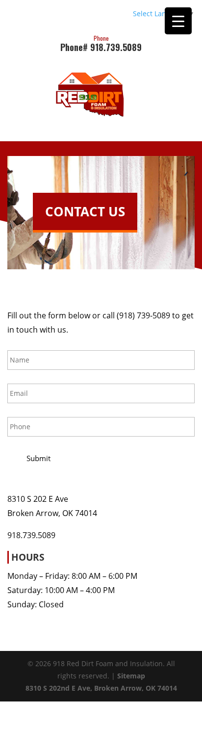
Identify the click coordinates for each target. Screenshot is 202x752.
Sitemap (131, 675)
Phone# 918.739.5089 (101, 43)
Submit (38, 458)
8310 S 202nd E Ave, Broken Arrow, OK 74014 (101, 688)
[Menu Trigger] (178, 20)
